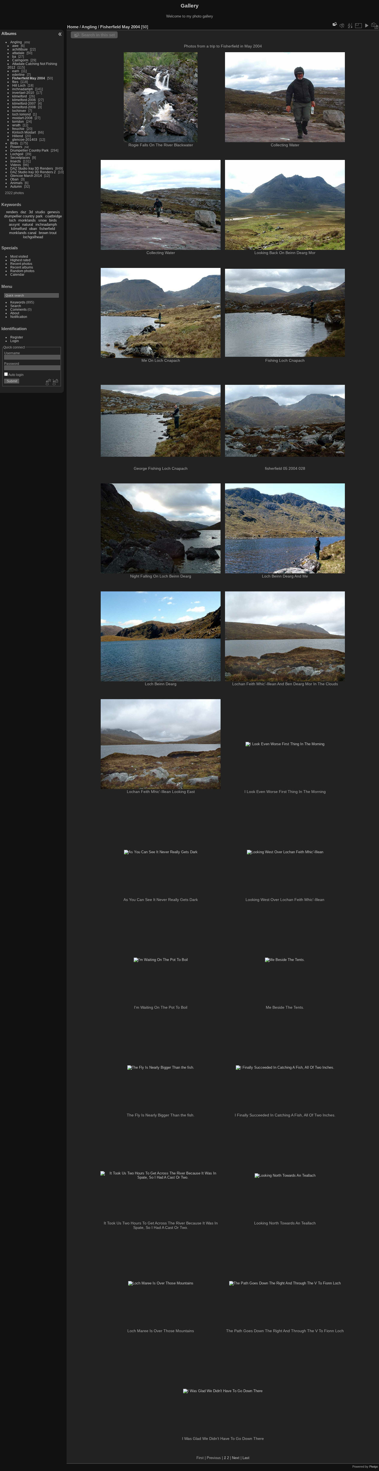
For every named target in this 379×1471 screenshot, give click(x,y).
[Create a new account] (47, 382)
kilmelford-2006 (24, 100)
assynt (14, 224)
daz (23, 212)
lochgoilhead (33, 237)
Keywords (17, 302)
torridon (18, 121)
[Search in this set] (334, 24)
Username (12, 353)
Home (73, 26)
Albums (8, 33)
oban (33, 229)
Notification (18, 316)
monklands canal (22, 233)
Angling (16, 42)
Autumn (16, 186)
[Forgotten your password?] (55, 382)
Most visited (19, 256)
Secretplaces (20, 157)
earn (15, 71)
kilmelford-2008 (24, 107)
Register (16, 337)
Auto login (16, 374)
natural (27, 224)
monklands (27, 220)
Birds (14, 143)
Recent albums (21, 267)
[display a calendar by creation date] (374, 25)
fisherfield (47, 229)
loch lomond (21, 114)
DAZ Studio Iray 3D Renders (31, 168)
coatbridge (53, 216)
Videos (15, 165)
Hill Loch (19, 85)
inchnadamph (22, 89)
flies (15, 82)
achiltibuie (20, 49)
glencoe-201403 (24, 139)
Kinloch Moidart (24, 132)
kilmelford (19, 96)
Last (245, 1458)
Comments (18, 309)
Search (15, 306)
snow (42, 220)
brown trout (48, 233)
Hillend (17, 136)
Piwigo (373, 1466)
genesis (53, 212)
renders (12, 212)
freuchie (18, 128)
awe (15, 45)
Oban (14, 179)
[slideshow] (366, 25)
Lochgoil (16, 154)
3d (31, 212)
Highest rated (20, 260)
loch (12, 220)
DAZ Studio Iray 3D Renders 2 (33, 172)
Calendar (17, 274)
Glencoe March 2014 (26, 175)
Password (11, 363)
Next (235, 1458)
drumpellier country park (23, 216)
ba (14, 56)
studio (40, 212)
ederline (18, 74)
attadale (18, 53)
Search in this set (98, 34)
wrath (16, 125)
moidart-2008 (22, 118)
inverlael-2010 (23, 92)
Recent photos (21, 263)
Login (14, 341)
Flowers (16, 147)
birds (53, 220)
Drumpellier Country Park (29, 150)
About (14, 313)
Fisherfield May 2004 (28, 78)
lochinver (19, 110)
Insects (15, 161)
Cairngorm (20, 60)
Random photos (22, 271)
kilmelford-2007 (24, 103)
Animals (16, 183)
